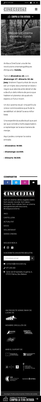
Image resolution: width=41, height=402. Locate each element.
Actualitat (9, 222)
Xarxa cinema (10, 234)
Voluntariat (10, 230)
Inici (6, 214)
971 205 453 (9, 3)
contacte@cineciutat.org (16, 264)
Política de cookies (31, 394)
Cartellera (9, 218)
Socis (6, 226)
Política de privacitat (17, 394)
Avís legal (7, 394)
